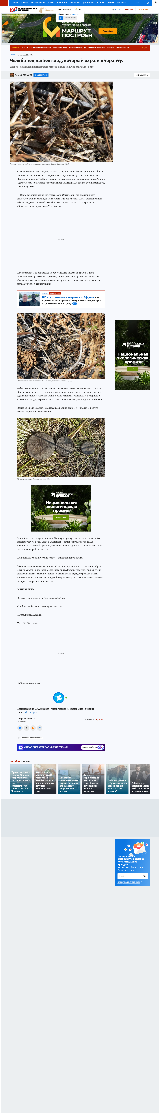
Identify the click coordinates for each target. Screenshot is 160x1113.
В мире (100, 3)
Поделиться (143, 75)
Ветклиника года (60, 48)
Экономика (88, 3)
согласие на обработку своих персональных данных (129, 882)
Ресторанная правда (77, 48)
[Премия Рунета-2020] (45, 9)
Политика (62, 3)
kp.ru (101, 719)
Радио (117, 9)
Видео (24, 3)
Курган (51, 3)
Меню (4, 3)
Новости (110, 48)
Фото (16, 3)
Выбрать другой (70, 18)
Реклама (129, 9)
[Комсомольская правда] (23, 9)
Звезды (110, 3)
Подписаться (41, 75)
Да (60, 18)
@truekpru (31, 712)
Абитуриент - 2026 (123, 48)
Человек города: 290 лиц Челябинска (36, 48)
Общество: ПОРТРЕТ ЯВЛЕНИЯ (32, 738)
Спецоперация (37, 3)
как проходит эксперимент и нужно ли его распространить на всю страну (71, 300)
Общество (75, 3)
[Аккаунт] (156, 3)
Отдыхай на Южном (96, 48)
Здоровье (121, 3)
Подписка (143, 9)
